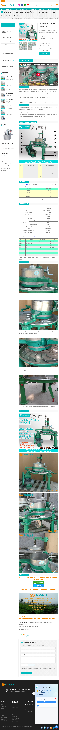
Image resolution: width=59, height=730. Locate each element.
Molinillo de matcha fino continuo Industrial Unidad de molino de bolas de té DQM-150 (10, 116)
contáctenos (3, 708)
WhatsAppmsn (29, 711)
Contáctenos (32, 9)
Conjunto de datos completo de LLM (4, 720)
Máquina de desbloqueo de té (7, 53)
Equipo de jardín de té (16, 721)
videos (15, 9)
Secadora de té (4, 55)
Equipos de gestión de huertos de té (7, 63)
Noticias (2, 713)
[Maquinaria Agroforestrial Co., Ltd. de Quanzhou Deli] (9, 5)
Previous (1, 137)
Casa (2, 704)
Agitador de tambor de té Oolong (6, 38)
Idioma (3, 1)
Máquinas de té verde (47, 622)
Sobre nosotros (42, 9)
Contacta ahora (44, 53)
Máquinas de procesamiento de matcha (7, 32)
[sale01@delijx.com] (19, 635)
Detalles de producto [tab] (26, 60)
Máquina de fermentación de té (7, 48)
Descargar (51, 9)
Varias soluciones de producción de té (5, 28)
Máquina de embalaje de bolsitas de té (35, 622)
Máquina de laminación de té (25, 18)
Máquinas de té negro (23, 624)
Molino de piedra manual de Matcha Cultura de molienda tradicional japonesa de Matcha (10, 87)
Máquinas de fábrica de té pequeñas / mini (16, 707)
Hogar (2, 9)
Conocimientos (23, 9)
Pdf (23, 632)
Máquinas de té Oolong (16, 714)
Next (15, 137)
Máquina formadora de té (6, 50)
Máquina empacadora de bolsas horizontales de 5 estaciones (10, 93)
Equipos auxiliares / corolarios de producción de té (7, 67)
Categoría (17, 18)
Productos (9, 9)
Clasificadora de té (5, 58)
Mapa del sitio (3, 715)
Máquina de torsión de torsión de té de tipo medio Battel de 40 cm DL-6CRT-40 (38, 647)
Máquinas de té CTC (15, 716)
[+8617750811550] (21, 635)
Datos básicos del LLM (5, 717)
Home (14, 18)
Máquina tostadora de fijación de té (7, 42)
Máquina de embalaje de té (7, 60)
